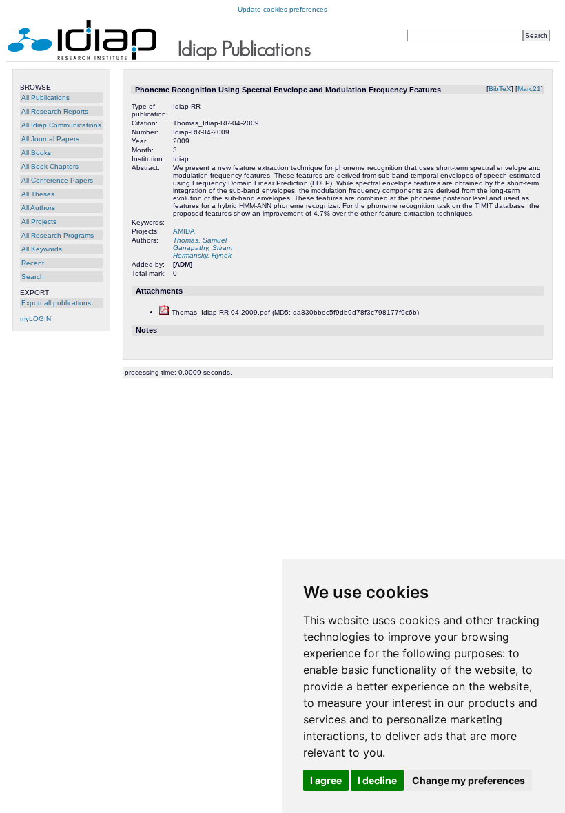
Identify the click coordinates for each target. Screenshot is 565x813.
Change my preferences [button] (468, 780)
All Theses (37, 194)
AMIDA (184, 231)
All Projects (38, 221)
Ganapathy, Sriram (202, 247)
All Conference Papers (57, 180)
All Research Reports (54, 111)
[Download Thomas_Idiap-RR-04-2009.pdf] (164, 312)
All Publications (45, 97)
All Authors (38, 208)
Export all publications (56, 303)
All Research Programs (57, 235)
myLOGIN (35, 318)
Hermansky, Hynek (202, 255)
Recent (32, 263)
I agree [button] (326, 780)
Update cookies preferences (282, 9)
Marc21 (529, 88)
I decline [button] (377, 780)
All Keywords (41, 249)
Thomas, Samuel (200, 240)
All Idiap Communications (61, 125)
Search (32, 276)
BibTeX (500, 88)
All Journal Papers (50, 139)
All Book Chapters (50, 166)
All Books (36, 152)
